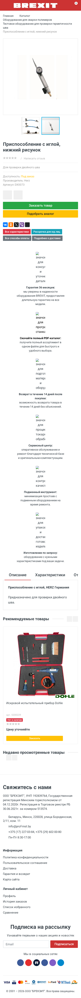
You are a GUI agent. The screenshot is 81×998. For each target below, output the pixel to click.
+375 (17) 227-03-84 (21, 832)
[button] (31, 126)
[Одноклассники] (10, 224)
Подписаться (64, 944)
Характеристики (50, 574)
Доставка (9, 868)
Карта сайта (11, 879)
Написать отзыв (34, 158)
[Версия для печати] (27, 224)
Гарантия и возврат (16, 874)
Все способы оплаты (17, 238)
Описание (18, 574)
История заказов (15, 901)
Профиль (9, 896)
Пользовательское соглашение (25, 863)
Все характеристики (17, 231)
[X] (16, 224)
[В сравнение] (18, 194)
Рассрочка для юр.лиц (46, 231)
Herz (27, 180)
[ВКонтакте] (5, 224)
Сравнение (10, 912)
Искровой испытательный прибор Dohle (34, 703)
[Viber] (21, 224)
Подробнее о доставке (47, 238)
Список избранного (16, 907)
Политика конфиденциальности (25, 857)
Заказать (34, 738)
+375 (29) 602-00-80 (48, 832)
